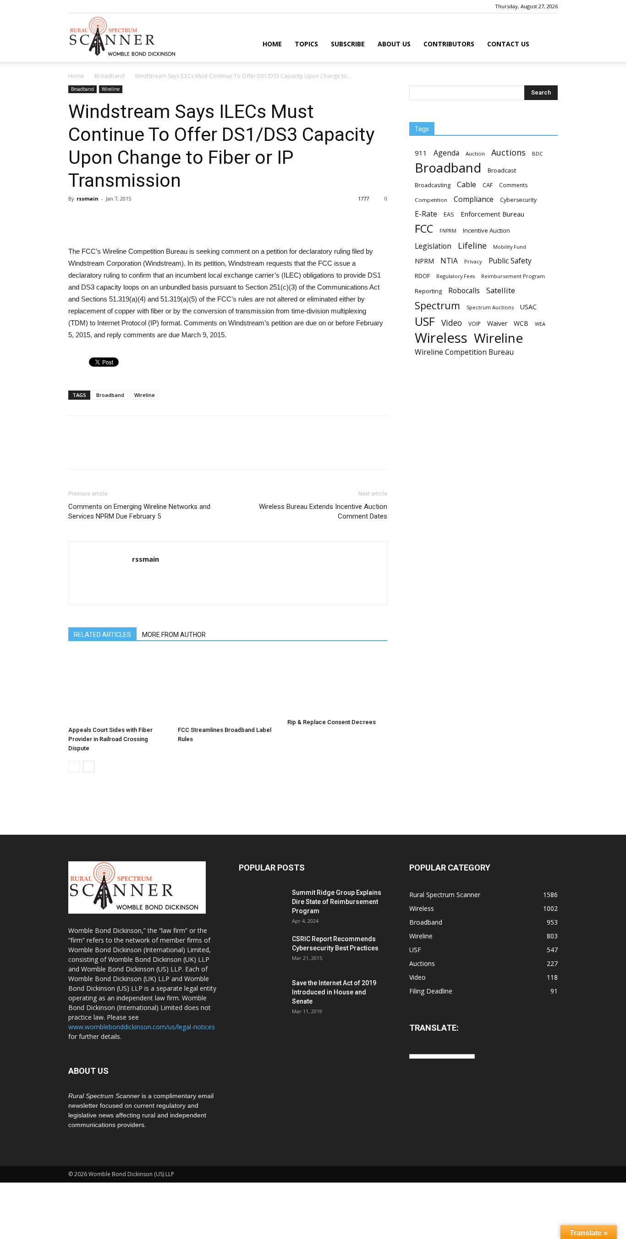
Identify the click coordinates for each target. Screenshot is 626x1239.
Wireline (111, 89)
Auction (475, 153)
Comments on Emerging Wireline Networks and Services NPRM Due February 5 (139, 511)
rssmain (88, 198)
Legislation (433, 246)
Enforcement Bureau (492, 213)
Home (272, 43)
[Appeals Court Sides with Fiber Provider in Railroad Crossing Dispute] (118, 687)
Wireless (441, 338)
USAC (528, 306)
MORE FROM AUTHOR (174, 634)
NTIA (449, 261)
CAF (488, 185)
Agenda (446, 153)
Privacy (473, 261)
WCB (521, 323)
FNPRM (447, 231)
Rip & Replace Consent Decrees (331, 722)
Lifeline (472, 245)
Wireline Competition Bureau (464, 352)
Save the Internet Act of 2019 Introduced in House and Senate (334, 992)
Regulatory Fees (455, 276)
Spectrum (437, 305)
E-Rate (426, 214)
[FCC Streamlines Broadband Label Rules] (228, 687)
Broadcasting (432, 185)
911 (421, 152)
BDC (537, 153)
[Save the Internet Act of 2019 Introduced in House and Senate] (262, 994)
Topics (306, 43)
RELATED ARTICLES (102, 634)
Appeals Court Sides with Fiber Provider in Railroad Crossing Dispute (110, 739)
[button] (547, 44)
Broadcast (502, 170)
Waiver (497, 323)
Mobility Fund (509, 246)
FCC (424, 229)
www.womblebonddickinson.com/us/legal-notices (141, 1026)
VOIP (474, 323)
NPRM (424, 261)
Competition (431, 199)
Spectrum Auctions (490, 307)
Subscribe (348, 43)
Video (451, 323)
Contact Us (508, 43)
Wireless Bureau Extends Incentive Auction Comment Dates (323, 511)
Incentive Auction (486, 230)
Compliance (474, 199)
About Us (394, 43)
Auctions (508, 152)
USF (425, 321)
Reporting (428, 291)
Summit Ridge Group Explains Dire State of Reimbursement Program (336, 902)
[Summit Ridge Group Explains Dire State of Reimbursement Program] (262, 904)
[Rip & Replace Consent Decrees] (337, 683)
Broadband (109, 76)
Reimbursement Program (513, 276)
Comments (513, 185)
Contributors (448, 43)
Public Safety (510, 261)
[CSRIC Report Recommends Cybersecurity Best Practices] (262, 950)
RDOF (422, 276)
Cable (466, 185)
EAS (449, 214)
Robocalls (464, 291)
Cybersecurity (518, 200)
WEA (540, 323)
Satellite (500, 290)
